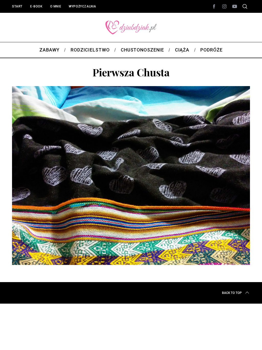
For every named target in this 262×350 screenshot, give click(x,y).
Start (17, 6)
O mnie (55, 6)
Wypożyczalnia (82, 6)
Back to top (232, 293)
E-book (36, 6)
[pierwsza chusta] (131, 263)
